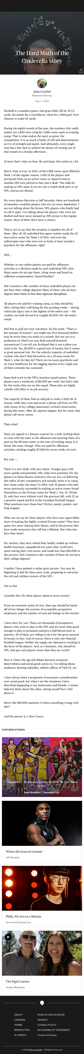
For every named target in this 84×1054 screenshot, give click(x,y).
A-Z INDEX (20, 1035)
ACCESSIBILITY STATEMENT (54, 1029)
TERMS (18, 1024)
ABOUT (18, 1014)
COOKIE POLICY (47, 1024)
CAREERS (19, 1019)
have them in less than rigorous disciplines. (40, 293)
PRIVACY (43, 1019)
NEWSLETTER (22, 1029)
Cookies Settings (47, 1035)
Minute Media (35, 1050)
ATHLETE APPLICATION (51, 1014)
